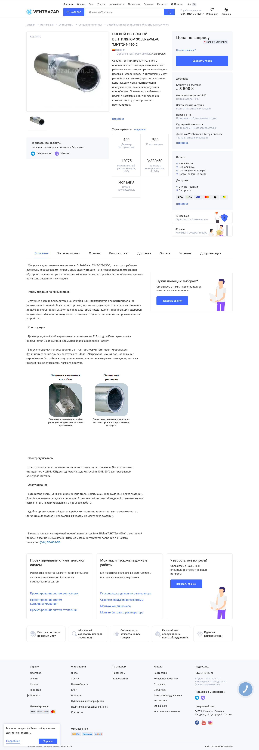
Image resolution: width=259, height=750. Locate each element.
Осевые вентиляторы (90, 24)
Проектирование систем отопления (53, 610)
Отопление (160, 684)
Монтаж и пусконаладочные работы (123, 562)
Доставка (68, 4)
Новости (76, 695)
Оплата (81, 4)
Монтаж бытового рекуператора (121, 612)
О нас (74, 673)
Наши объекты (116, 4)
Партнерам (134, 4)
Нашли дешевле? (186, 50)
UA (189, 4)
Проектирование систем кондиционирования (46, 601)
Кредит (34, 684)
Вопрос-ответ (120, 678)
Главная (30, 24)
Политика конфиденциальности (89, 706)
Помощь (178, 4)
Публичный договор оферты (87, 701)
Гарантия (148, 4)
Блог (91, 4)
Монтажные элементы (167, 711)
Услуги (101, 4)
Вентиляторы (66, 24)
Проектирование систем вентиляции (54, 593)
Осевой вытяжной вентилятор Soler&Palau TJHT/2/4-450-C (138, 24)
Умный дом (160, 705)
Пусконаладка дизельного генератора (125, 593)
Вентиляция (47, 24)
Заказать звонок (172, 300)
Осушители (160, 689)
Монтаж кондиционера (115, 606)
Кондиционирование (166, 678)
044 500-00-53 (190, 13)
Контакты (162, 4)
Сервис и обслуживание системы (122, 599)
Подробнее (182, 142)
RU (194, 4)
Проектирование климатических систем (57, 562)
